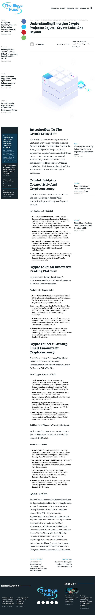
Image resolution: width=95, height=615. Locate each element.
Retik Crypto (76, 46)
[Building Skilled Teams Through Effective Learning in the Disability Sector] (9, 67)
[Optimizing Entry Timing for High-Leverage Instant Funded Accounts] (8, 593)
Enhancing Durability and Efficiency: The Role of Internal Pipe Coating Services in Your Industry (9, 169)
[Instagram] (43, 602)
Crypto (37, 20)
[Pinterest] (23, 32)
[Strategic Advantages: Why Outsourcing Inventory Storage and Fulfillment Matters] (86, 591)
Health (3, 20)
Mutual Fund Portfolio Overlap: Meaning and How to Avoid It (83, 225)
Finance (3, 100)
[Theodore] (32, 44)
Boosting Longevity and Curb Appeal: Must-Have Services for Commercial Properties (8, 141)
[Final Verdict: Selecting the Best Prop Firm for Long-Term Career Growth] (72, 591)
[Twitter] (23, 27)
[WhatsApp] (23, 37)
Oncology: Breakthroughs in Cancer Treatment (8, 192)
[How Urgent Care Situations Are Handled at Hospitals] (23, 593)
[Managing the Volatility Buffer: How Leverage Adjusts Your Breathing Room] (84, 131)
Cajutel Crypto (81, 41)
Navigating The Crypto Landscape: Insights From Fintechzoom (63, 564)
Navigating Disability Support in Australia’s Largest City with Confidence (8, 26)
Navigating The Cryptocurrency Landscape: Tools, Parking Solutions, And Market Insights (38, 566)
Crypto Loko (86, 44)
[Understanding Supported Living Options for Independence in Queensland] (9, 94)
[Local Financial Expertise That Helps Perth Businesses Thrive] (9, 118)
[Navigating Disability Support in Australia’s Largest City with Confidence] (9, 40)
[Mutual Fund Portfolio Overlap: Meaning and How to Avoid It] (84, 207)
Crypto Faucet (76, 44)
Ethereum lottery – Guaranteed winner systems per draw (82, 188)
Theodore (40, 44)
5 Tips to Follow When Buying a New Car (9, 182)
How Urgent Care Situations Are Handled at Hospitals (22, 600)
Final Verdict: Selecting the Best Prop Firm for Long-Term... (71, 598)
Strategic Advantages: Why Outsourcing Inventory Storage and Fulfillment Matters (86, 600)
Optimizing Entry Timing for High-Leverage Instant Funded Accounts (8, 600)
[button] (91, 8)
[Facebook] (23, 21)
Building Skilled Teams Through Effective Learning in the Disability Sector (9, 53)
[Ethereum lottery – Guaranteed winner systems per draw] (84, 171)
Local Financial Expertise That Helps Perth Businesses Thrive (9, 106)
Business (4, 47)
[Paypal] (47, 602)
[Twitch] (52, 602)
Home (31, 20)
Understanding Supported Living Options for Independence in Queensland (8, 80)
